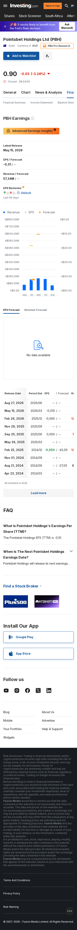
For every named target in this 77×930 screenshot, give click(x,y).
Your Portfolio (12, 729)
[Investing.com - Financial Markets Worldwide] (24, 5)
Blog (6, 712)
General (9, 92)
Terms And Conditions (16, 880)
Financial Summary (14, 102)
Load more (38, 493)
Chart (25, 92)
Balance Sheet (66, 102)
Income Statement (42, 102)
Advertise (48, 720)
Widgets (9, 737)
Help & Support (52, 729)
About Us (48, 712)
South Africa (54, 16)
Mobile (8, 720)
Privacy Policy (11, 893)
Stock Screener (30, 16)
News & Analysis (48, 92)
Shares (9, 16)
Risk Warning (11, 906)
